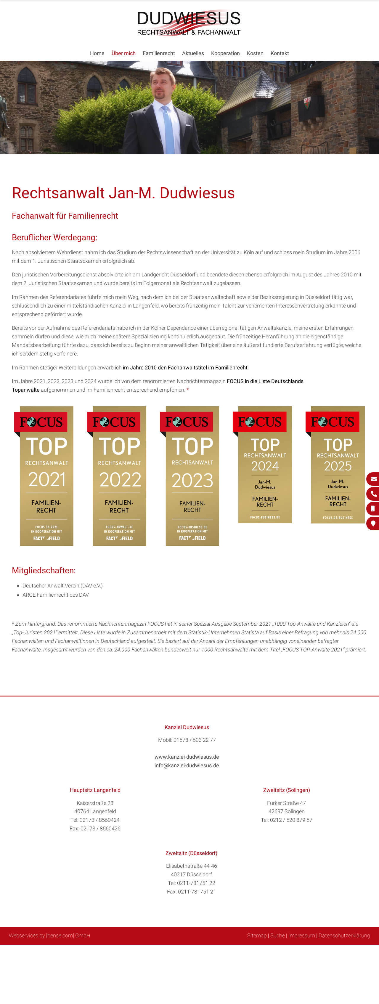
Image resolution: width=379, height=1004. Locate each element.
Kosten (255, 53)
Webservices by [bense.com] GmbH (49, 935)
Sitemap (257, 935)
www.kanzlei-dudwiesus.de (187, 757)
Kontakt (280, 53)
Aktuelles (193, 53)
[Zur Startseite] (189, 34)
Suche (277, 935)
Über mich (124, 53)
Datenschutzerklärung (344, 935)
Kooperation (225, 53)
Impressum (301, 935)
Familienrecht (159, 53)
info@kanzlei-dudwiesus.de (187, 765)
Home (97, 53)
